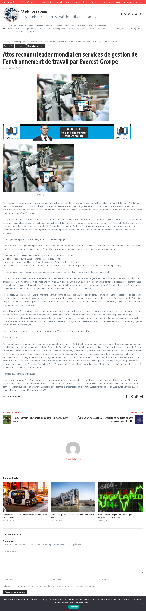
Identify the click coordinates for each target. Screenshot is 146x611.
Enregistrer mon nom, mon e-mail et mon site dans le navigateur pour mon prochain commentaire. (50, 586)
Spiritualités (69, 26)
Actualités (80, 26)
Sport (92, 28)
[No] (142, 603)
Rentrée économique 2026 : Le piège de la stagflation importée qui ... (116, 516)
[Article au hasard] (135, 28)
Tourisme (101, 28)
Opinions (12, 26)
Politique (46, 28)
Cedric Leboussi (73, 459)
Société (72, 28)
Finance (39, 26)
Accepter (74, 607)
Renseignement (60, 28)
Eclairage (25, 28)
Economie (49, 26)
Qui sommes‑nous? (16, 31)
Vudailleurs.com (34, 11)
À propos (31, 31)
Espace (59, 26)
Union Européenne (26, 26)
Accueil (6, 41)
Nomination (36, 28)
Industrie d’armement (96, 26)
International (13, 28)
